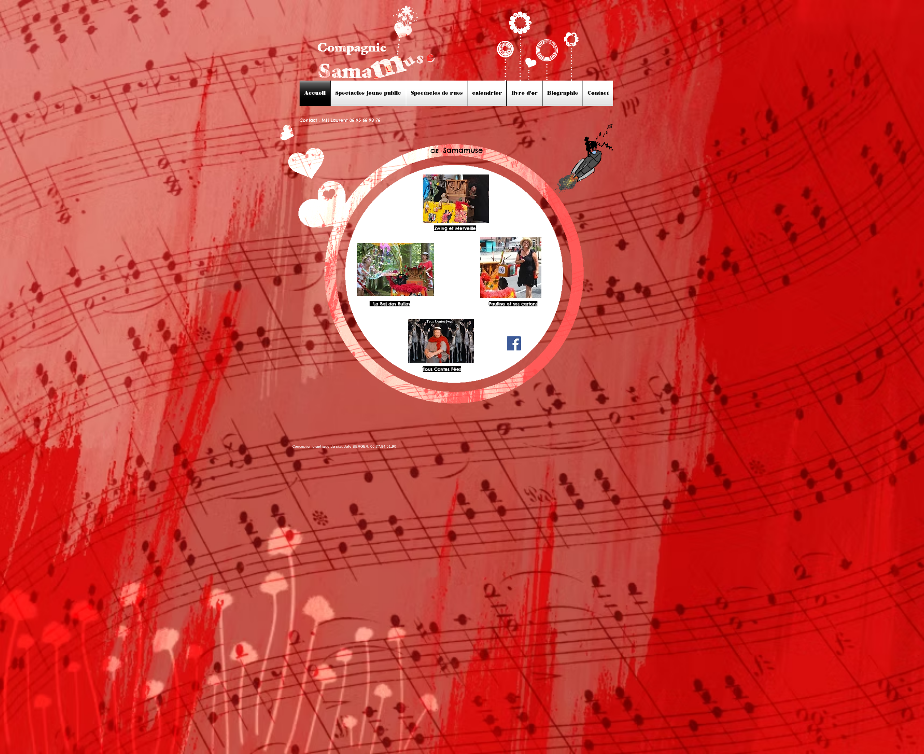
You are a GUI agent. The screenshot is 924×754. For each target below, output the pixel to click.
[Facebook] (514, 343)
